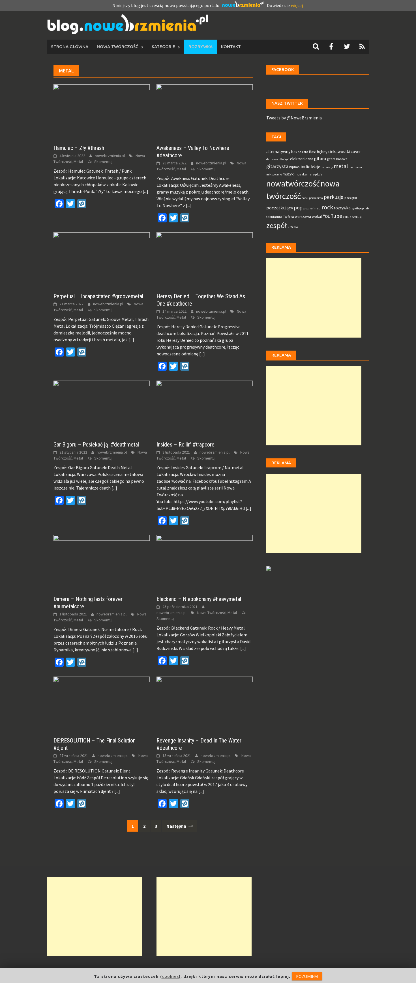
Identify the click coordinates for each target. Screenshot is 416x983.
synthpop (357, 208)
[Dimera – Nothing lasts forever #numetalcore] (101, 562)
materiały (327, 167)
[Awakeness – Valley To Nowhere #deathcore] (204, 111)
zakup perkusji (353, 217)
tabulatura (274, 216)
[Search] (316, 46)
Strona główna (69, 46)
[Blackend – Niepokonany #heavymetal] (204, 562)
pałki (305, 198)
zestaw (293, 226)
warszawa (303, 216)
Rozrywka (200, 46)
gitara (320, 159)
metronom (355, 167)
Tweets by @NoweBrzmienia (294, 118)
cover (356, 151)
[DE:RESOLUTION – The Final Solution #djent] (101, 703)
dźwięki (284, 159)
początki (350, 198)
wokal (317, 216)
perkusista (316, 198)
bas (294, 151)
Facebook (282, 69)
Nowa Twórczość (117, 46)
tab (366, 208)
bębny (322, 151)
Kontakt (231, 46)
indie (305, 166)
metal (341, 166)
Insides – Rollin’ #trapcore (185, 444)
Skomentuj (103, 161)
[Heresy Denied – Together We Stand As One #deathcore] (204, 259)
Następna (176, 826)
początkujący (279, 208)
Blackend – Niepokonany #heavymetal (198, 599)
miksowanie (274, 174)
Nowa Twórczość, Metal (217, 612)
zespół (276, 225)
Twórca (288, 216)
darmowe (272, 159)
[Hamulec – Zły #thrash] (101, 111)
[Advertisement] (313, 298)
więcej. (297, 5)
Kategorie (163, 46)
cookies (170, 976)
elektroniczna (301, 158)
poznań (309, 208)
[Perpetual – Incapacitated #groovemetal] (101, 259)
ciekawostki (339, 151)
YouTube (332, 216)
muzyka (301, 174)
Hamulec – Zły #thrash (78, 148)
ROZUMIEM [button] (307, 976)
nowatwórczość (293, 183)
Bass (312, 151)
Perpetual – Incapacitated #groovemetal (98, 296)
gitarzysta (277, 166)
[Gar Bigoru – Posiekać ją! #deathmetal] (101, 407)
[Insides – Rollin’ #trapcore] (204, 407)
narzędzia (315, 174)
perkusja (334, 197)
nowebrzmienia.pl (110, 155)
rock (327, 207)
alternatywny (278, 151)
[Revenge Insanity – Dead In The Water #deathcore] (204, 703)
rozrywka (342, 208)
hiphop (294, 167)
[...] (145, 191)
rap (318, 208)
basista (303, 152)
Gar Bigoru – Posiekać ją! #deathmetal (96, 444)
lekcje (315, 166)
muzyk (288, 174)
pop (298, 207)
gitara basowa (337, 159)
